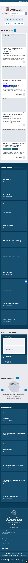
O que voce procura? (5, 13)
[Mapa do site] (19, 19)
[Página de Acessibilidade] (22, 19)
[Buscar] (26, 13)
